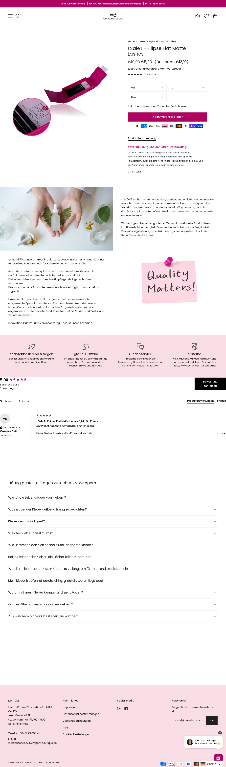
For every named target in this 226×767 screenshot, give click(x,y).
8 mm (134, 97)
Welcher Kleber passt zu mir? (30, 533)
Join (212, 720)
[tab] (200, 401)
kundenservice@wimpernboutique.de (32, 743)
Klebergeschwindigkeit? (26, 521)
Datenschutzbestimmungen (81, 714)
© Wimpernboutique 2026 (21, 762)
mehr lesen (134, 172)
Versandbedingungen (77, 721)
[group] (17, 380)
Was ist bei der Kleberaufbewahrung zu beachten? (47, 509)
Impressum (70, 707)
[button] (167, 74)
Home (131, 41)
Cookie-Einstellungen (76, 734)
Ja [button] (75, 433)
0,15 (133, 87)
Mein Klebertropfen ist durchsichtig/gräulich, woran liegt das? (56, 580)
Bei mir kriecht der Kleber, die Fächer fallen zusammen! (50, 557)
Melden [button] (82, 433)
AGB (65, 727)
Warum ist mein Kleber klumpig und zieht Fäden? (45, 592)
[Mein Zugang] (197, 16)
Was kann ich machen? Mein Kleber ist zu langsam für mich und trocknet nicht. (68, 569)
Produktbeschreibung (142, 138)
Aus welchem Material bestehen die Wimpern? (44, 616)
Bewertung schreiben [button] (210, 384)
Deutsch (211, 763)
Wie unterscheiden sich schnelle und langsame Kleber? (50, 545)
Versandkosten (144, 69)
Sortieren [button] (6, 401)
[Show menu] (10, 16)
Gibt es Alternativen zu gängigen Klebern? (40, 604)
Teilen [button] (90, 433)
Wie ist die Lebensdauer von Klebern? (37, 497)
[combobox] (211, 764)
